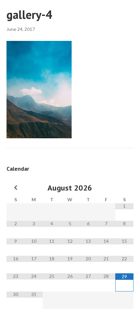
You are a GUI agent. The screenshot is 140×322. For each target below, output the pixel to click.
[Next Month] (124, 187)
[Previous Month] (16, 187)
